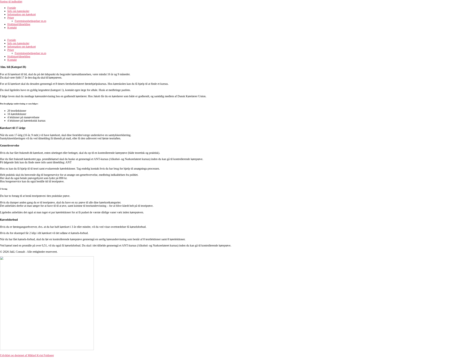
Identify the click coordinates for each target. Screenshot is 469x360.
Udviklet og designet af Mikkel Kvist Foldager (27, 355)
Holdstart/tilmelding (18, 24)
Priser (10, 17)
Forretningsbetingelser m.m (30, 21)
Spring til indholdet (11, 1)
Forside (11, 7)
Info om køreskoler (18, 11)
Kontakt (12, 27)
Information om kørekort (21, 14)
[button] (234, 34)
